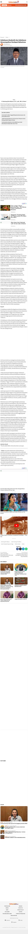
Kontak (20, 911)
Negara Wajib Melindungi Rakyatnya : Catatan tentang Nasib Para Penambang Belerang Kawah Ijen (6, 587)
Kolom (2, 804)
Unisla (23, 544)
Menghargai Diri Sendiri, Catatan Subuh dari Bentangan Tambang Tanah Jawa (20, 573)
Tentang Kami (7, 906)
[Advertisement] (14, 21)
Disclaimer (7, 911)
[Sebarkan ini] (17, 549)
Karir (7, 909)
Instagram (14, 922)
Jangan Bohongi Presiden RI (21, 599)
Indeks (7, 907)
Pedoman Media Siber (7, 913)
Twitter (21, 920)
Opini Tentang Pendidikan (16, 541)
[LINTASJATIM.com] (14, 1)
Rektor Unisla (17, 544)
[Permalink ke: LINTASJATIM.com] (1, 44)
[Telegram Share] (23, 549)
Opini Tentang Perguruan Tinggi (7, 544)
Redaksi (20, 906)
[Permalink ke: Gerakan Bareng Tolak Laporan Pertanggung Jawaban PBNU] (6, 567)
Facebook (8, 920)
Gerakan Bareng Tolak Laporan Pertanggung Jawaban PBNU (5, 573)
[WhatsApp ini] (26, 549)
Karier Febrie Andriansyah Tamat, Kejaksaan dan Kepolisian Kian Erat (6, 600)
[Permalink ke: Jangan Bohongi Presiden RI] (21, 594)
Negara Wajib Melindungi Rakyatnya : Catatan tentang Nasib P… (15, 832)
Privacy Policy (20, 909)
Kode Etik (20, 907)
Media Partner (14, 915)
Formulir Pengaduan (20, 913)
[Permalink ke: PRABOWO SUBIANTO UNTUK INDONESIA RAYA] (21, 580)
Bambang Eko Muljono (5, 541)
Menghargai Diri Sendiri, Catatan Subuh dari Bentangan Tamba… (15, 827)
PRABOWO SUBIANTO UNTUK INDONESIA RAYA (21, 586)
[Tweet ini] (20, 549)
